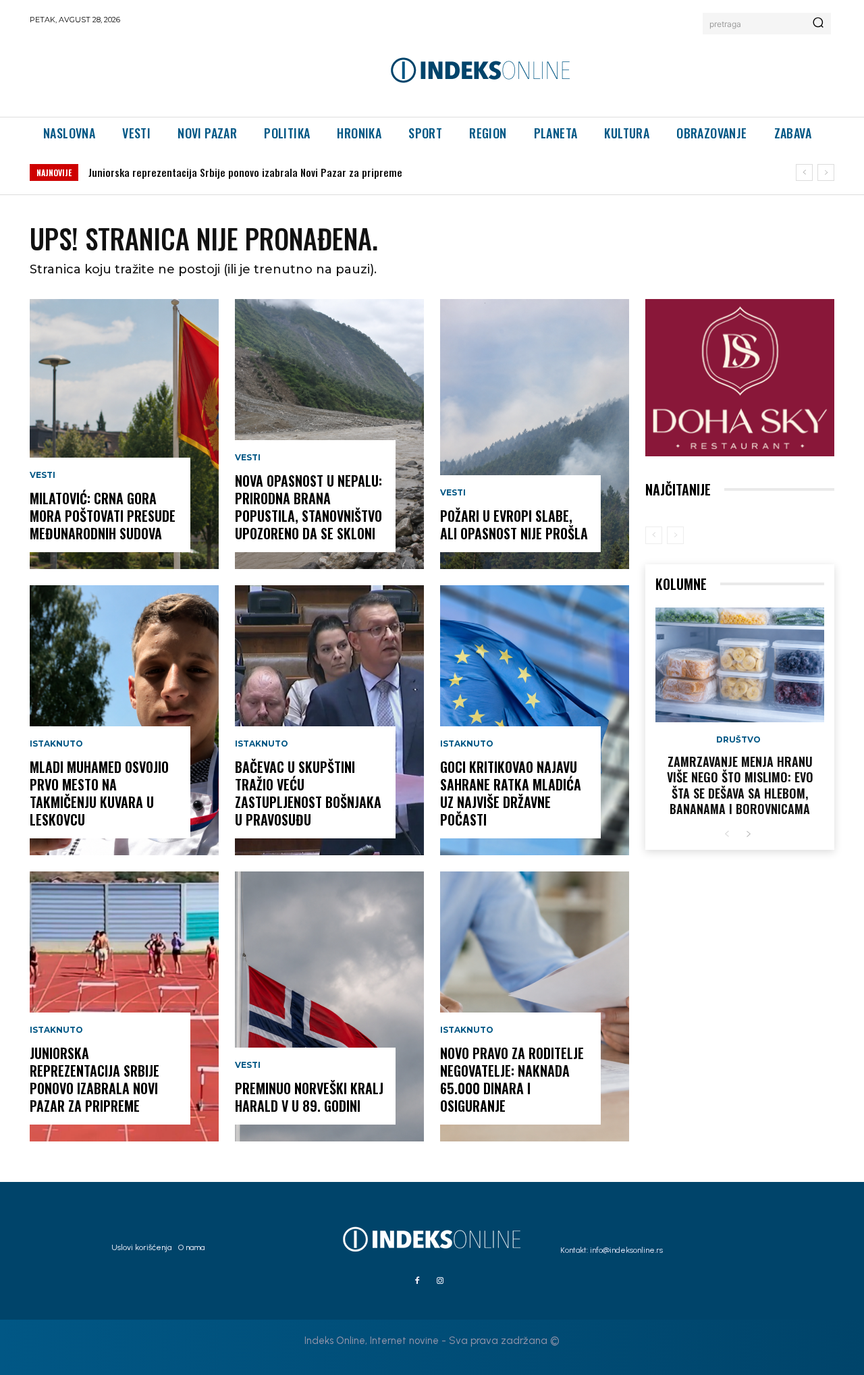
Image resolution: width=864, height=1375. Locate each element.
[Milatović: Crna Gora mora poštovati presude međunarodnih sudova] (124, 434)
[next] (825, 172)
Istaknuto (56, 744)
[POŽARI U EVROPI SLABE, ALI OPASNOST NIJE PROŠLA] (534, 434)
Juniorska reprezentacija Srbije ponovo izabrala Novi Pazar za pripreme (245, 172)
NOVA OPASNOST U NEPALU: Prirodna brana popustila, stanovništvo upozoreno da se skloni (308, 506)
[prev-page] (653, 535)
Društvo (738, 740)
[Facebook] (417, 1281)
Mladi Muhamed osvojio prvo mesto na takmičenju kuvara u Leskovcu (99, 793)
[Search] (818, 23)
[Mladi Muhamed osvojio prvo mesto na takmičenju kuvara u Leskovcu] (124, 720)
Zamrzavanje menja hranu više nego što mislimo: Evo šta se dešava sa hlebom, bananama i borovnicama (740, 785)
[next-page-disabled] (675, 535)
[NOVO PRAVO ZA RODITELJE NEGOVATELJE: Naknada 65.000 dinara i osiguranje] (534, 1006)
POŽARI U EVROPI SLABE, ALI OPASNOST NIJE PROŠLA (514, 524)
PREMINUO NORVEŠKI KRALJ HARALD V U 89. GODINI (309, 1097)
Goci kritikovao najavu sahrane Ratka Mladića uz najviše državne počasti (510, 793)
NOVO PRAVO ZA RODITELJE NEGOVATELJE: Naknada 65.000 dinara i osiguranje (512, 1079)
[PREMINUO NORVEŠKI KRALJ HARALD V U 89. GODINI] (329, 1006)
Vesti (42, 475)
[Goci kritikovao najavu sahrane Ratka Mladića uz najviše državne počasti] (534, 720)
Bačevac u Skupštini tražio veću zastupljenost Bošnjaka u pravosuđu (308, 793)
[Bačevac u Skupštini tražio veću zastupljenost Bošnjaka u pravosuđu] (329, 720)
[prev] (804, 172)
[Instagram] (440, 1281)
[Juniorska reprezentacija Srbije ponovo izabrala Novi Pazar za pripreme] (124, 1006)
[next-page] (748, 834)
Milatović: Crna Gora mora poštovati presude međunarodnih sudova (103, 515)
